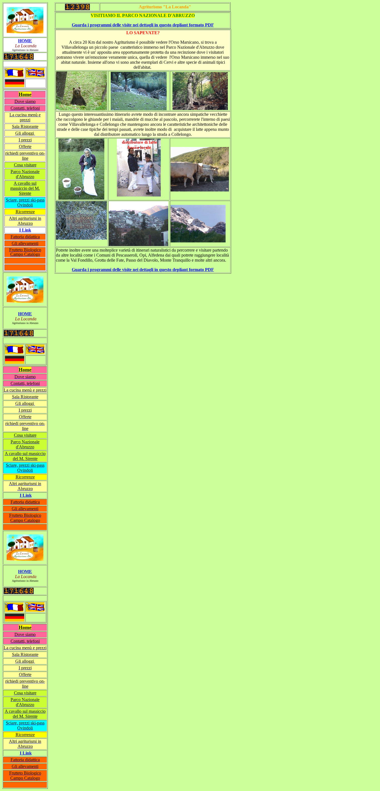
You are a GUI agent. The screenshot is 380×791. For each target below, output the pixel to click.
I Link (26, 495)
